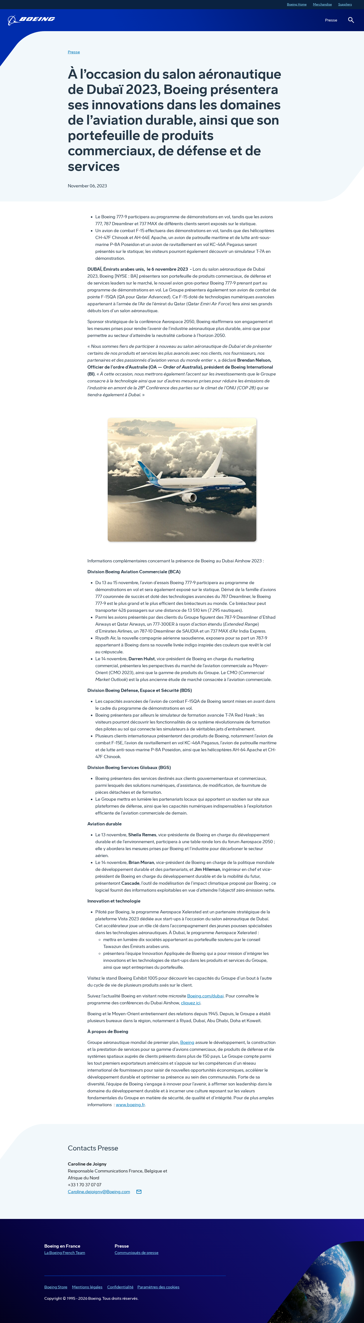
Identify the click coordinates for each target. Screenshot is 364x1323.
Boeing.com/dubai (205, 996)
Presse (331, 20)
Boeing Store (54, 1287)
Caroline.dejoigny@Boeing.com (99, 1191)
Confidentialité (119, 1287)
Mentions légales (86, 1287)
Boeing (187, 1042)
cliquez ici (190, 1003)
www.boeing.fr (130, 1104)
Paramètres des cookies (158, 1287)
